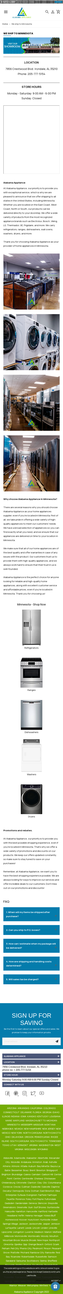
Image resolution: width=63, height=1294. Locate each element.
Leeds (28, 1227)
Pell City (15, 1248)
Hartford (43, 1211)
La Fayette (11, 1227)
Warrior (13, 1285)
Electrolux (36, 221)
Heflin (21, 1215)
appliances (17, 523)
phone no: (16, 1070)
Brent (33, 1170)
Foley (29, 1199)
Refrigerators (31, 647)
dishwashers (33, 229)
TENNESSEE (55, 1141)
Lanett (21, 1227)
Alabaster (31, 1158)
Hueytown (34, 1219)
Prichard (25, 1252)
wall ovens (46, 229)
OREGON (29, 1137)
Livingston (18, 1232)
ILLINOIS (6, 1116)
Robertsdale (28, 1256)
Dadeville (36, 1186)
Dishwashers (31, 732)
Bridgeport (52, 1170)
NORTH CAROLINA (33, 1132)
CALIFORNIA (36, 1108)
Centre (17, 1178)
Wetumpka (33, 1285)
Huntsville (45, 1219)
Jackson (23, 1223)
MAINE (9, 1120)
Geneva (33, 1203)
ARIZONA (12, 1108)
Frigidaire (28, 225)
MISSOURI (38, 1124)
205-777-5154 (36, 74)
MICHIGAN (51, 1120)
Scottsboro (33, 1260)
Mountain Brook (11, 1240)
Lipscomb (7, 1232)
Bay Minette (43, 1166)
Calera (27, 1174)
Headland (12, 1215)
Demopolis (18, 1190)
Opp (25, 1244)
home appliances (42, 548)
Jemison (55, 1223)
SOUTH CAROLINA (20, 1141)
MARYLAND (19, 1120)
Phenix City (26, 1248)
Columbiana (54, 1182)
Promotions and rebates (17, 830)
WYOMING (42, 1149)
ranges (21, 229)
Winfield (43, 1285)
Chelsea (38, 1178)
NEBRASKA (8, 1128)
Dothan (35, 1190)
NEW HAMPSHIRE (33, 1128)
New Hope (43, 1240)
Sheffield (52, 1260)
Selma (43, 1260)
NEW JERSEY (49, 1128)
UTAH (13, 1145)
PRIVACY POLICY (42, 1280)
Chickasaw (50, 1178)
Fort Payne (38, 1199)
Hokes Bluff (50, 1215)
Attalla (24, 1166)
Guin (30, 1207)
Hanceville (32, 1211)
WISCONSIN (30, 1149)
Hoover (23, 1219)
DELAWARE (26, 1112)
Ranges (32, 690)
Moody (45, 1236)
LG (4, 225)
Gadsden (10, 1203)
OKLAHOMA (17, 1137)
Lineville (53, 1227)
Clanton (32, 1182)
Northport (54, 1240)
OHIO (8, 1137)
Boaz (26, 1170)
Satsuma (21, 1260)
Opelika (18, 1244)
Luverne (29, 1232)
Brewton (41, 1170)
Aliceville (15, 1162)
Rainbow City (37, 1252)
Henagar (38, 1215)
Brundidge (17, 1174)
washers (8, 233)
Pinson (47, 1248)
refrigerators (10, 229)
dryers (17, 233)
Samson (52, 1256)
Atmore (15, 1166)
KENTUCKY (43, 1116)
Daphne (55, 1186)
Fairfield (42, 1195)
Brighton (6, 1174)
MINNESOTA (13, 1124)
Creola (17, 1186)
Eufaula (22, 1195)
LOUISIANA (55, 1116)
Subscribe (57, 1041)
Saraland (11, 1260)
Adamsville (20, 1158)
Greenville (22, 1207)
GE (21, 225)
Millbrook (9, 1236)
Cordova (8, 1186)
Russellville (41, 1256)
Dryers (31, 816)
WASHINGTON (46, 1145)
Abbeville (8, 1158)
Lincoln (36, 1227)
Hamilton (21, 1211)
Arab (45, 1162)
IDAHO (56, 1112)
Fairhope (52, 1195)
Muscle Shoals (29, 1240)
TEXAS (6, 1145)
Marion (48, 1232)
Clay (39, 1182)
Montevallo (34, 1236)
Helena (29, 1215)
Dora (28, 1190)
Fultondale (50, 1199)
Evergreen (32, 1195)
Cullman (26, 1186)
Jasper (46, 1223)
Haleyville (10, 1211)
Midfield (57, 1232)
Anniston (37, 1162)
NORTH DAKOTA (52, 1132)
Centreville (28, 1178)
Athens (7, 1166)
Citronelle (21, 1182)
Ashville (53, 1162)
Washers (31, 774)
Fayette (11, 1199)
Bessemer (17, 1170)
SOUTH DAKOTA (39, 1141)
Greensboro (9, 1207)
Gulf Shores (40, 1207)
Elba (57, 1190)
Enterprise (11, 1195)
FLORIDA (37, 1112)
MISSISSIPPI (27, 1124)
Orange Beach (36, 1244)
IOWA (24, 1116)
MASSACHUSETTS (36, 1120)
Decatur (7, 1190)
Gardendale (21, 1203)
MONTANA (50, 1124)
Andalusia (26, 1162)
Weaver (22, 1285)
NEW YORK (17, 1132)
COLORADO (49, 1108)
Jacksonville (35, 1223)
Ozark (56, 1244)
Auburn (32, 1166)
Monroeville (21, 1236)
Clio (45, 1182)
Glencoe (42, 1203)
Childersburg (9, 1182)
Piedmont (38, 1248)
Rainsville (50, 1252)
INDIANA (15, 1116)
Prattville (15, 1252)
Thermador (13, 225)
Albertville (43, 1158)
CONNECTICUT (11, 1112)
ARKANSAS (24, 1108)
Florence (20, 1199)
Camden (36, 1174)
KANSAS (31, 1116)
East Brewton (47, 1190)
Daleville (46, 1186)
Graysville (53, 1203)
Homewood (12, 1219)
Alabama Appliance (40, 241)
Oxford (48, 1244)
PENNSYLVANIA (42, 1137)
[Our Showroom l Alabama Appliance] (31, 47)
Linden (44, 1227)
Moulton (54, 1236)
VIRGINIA (33, 1145)
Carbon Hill (48, 1174)
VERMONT (23, 1145)
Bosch (46, 221)
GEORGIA (47, 1112)
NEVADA (18, 1128)
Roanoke (16, 1256)
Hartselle (53, 1211)
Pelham (6, 1248)
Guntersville (53, 1207)
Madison (39, 1232)
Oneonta (9, 1244)
